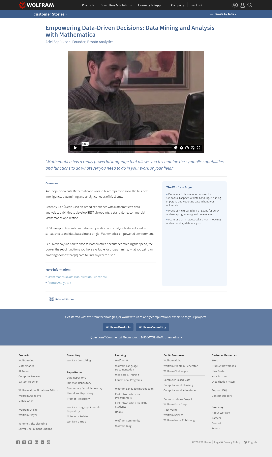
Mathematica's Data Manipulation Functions (76, 277)
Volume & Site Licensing (33, 423)
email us (174, 337)
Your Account (220, 376)
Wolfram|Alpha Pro (30, 396)
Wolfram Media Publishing (179, 420)
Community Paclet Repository (85, 388)
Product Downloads (224, 366)
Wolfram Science (173, 415)
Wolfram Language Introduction (134, 388)
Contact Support (222, 396)
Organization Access (224, 381)
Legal (217, 442)
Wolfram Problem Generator (180, 366)
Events (216, 428)
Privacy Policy (232, 442)
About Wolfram (221, 412)
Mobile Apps (26, 401)
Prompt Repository (78, 399)
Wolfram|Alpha (172, 360)
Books (119, 412)
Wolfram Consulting (152, 327)
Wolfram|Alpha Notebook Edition (38, 390)
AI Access (24, 371)
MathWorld (170, 409)
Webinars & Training (127, 375)
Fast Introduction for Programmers (127, 396)
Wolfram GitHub (76, 421)
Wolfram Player (28, 415)
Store (215, 360)
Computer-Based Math (176, 380)
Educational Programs (128, 380)
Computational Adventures (179, 390)
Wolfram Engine (28, 409)
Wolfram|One (26, 360)
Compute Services (29, 376)
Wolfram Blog (123, 426)
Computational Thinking (178, 385)
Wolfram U (121, 360)
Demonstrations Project (177, 399)
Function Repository (79, 383)
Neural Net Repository (80, 393)
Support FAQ (219, 390)
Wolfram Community (127, 420)
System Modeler (28, 381)
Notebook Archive (77, 416)
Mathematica (26, 366)
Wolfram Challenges (175, 371)
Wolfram (206, 442)
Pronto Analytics (58, 283)
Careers (216, 418)
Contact (216, 423)
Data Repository (76, 377)
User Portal (218, 371)
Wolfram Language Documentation (126, 367)
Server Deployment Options (35, 429)
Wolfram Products (118, 327)
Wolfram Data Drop (175, 404)
